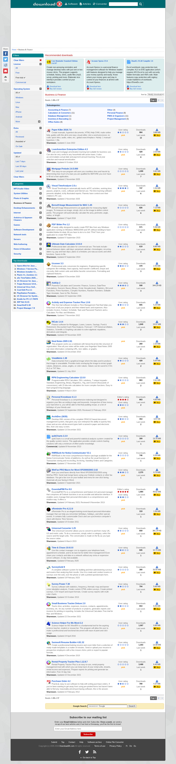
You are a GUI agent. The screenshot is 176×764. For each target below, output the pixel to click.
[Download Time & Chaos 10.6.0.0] (157, 548)
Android (19, 117)
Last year (19, 171)
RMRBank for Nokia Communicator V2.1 (71, 453)
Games (17, 225)
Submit (54, 742)
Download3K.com (67, 746)
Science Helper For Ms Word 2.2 (67, 623)
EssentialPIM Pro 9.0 (62, 489)
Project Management (116, 119)
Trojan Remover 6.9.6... (27, 284)
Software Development (24, 230)
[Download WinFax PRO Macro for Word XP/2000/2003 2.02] (157, 470)
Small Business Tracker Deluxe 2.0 (68, 603)
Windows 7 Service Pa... (27, 269)
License (17, 64)
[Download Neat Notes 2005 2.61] (157, 341)
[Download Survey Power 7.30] (157, 584)
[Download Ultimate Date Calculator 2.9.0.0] (157, 244)
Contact (72, 742)
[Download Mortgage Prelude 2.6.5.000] (157, 169)
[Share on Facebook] (5, 53)
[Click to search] (141, 4)
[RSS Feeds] (95, 753)
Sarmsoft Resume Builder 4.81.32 (68, 642)
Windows (19, 97)
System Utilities (21, 193)
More (18, 121)
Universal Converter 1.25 (64, 528)
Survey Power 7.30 (61, 584)
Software (73, 4)
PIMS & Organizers (116, 116)
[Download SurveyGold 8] (157, 567)
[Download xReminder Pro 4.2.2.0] (157, 509)
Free (17, 73)
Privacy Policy (116, 746)
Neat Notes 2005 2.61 (62, 341)
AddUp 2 (56, 283)
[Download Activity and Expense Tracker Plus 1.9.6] (157, 302)
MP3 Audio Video (21, 189)
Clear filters (19, 60)
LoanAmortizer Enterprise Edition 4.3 (70, 149)
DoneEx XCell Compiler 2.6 (142, 61)
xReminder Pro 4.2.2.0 (62, 509)
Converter (101, 4)
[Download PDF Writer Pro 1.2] (157, 224)
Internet (17, 213)
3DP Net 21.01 (23, 302)
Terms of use (99, 746)
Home (14, 50)
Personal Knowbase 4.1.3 (64, 397)
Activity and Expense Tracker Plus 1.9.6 (71, 302)
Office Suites (54, 122)
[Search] (141, 4)
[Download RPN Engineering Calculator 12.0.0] (157, 377)
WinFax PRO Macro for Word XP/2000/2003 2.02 (75, 470)
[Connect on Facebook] (79, 753)
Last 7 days (20, 161)
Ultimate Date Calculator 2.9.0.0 (67, 244)
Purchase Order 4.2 (61, 681)
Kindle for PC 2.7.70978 (27, 299)
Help (81, 742)
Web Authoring (20, 244)
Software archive (94, 742)
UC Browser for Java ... (27, 281)
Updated (17, 153)
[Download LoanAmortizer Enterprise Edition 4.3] (157, 149)
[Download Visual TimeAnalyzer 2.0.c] (157, 186)
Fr (127, 746)
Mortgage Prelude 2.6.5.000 (65, 169)
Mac (17, 107)
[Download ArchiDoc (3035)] (157, 416)
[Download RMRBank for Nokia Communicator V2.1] (157, 453)
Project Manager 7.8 (26, 308)
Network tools (20, 234)
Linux (18, 102)
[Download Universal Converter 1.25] (157, 528)
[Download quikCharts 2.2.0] (157, 436)
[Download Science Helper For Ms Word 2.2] (157, 623)
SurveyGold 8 (58, 567)
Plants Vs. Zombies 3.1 (27, 275)
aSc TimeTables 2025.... (27, 278)
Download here (55, 86)
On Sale (19, 146)
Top (62, 742)
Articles (87, 4)
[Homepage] (48, 4)
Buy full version (56, 89)
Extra (16, 128)
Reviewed (20, 137)
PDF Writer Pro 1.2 (61, 224)
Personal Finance (115, 113)
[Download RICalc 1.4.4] (157, 322)
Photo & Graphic (21, 198)
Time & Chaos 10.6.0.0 (62, 548)
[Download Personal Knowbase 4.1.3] (157, 397)
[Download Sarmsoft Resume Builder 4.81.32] (157, 642)
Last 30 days (21, 166)
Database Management (58, 116)
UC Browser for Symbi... (28, 296)
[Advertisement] (88, 28)
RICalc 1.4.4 (57, 322)
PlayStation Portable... (27, 293)
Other (109, 110)
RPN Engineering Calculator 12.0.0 (68, 377)
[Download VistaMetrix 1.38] (157, 358)
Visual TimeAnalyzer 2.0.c (64, 186)
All (17, 68)
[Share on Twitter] (5, 59)
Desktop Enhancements (24, 208)
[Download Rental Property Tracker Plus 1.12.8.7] (157, 662)
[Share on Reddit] (5, 65)
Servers (17, 239)
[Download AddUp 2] (157, 283)
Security (17, 254)
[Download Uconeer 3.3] (157, 263)
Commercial (21, 82)
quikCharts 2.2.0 (60, 436)
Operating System (22, 89)
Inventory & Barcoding (58, 119)
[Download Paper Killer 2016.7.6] (157, 130)
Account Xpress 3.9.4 (99, 61)
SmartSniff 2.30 (24, 305)
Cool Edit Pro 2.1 (24, 290)
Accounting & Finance (58, 110)
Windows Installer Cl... (27, 272)
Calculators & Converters (59, 113)
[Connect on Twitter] (87, 753)
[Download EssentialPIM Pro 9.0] (157, 489)
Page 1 (153, 100)
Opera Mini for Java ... (27, 266)
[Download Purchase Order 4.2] (157, 681)
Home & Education (22, 249)
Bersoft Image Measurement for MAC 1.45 (72, 205)
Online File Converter (115, 742)
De (130, 746)
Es (135, 746)
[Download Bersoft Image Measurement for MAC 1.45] (157, 205)
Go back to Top (89, 757)
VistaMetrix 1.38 (59, 358)
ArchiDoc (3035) (59, 416)
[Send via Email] (5, 71)
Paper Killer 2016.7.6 (62, 130)
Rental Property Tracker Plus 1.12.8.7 (70, 662)
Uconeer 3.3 (57, 263)
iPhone (18, 112)
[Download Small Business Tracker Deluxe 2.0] (157, 603)
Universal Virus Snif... (26, 287)
